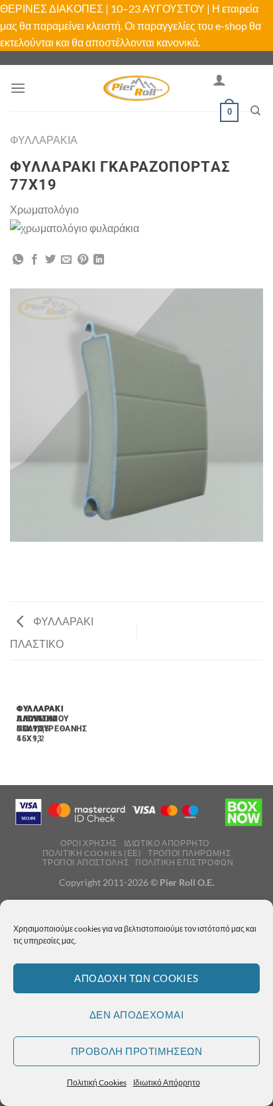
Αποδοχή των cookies (136, 978)
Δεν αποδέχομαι (136, 1014)
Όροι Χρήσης (88, 843)
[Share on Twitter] (50, 260)
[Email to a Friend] (66, 260)
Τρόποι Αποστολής (85, 862)
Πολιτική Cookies (97, 1082)
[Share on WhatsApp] (18, 260)
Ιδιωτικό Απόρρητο (166, 1082)
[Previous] (13, 727)
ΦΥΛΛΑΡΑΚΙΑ (44, 139)
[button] (18, 88)
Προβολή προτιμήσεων (137, 1051)
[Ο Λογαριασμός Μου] (219, 79)
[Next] (49, 727)
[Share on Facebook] (34, 260)
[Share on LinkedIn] (98, 260)
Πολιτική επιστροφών (184, 862)
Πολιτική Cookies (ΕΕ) (92, 853)
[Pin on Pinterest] (83, 260)
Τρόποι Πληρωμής (189, 853)
